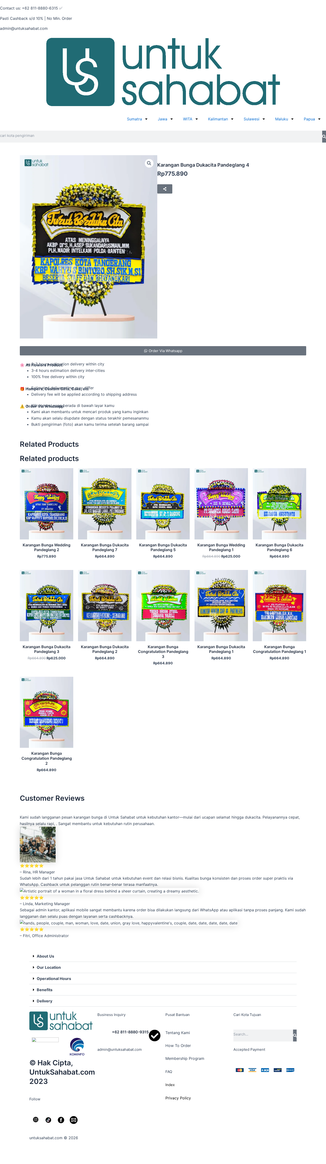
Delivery (44, 1001)
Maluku (281, 119)
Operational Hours (54, 978)
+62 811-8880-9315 (130, 1032)
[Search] (324, 137)
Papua (309, 119)
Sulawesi (251, 119)
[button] (149, 163)
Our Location (49, 967)
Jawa (162, 119)
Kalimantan (218, 119)
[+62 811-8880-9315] (155, 1035)
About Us (45, 956)
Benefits (45, 989)
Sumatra (134, 119)
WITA (187, 119)
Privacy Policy (178, 1098)
